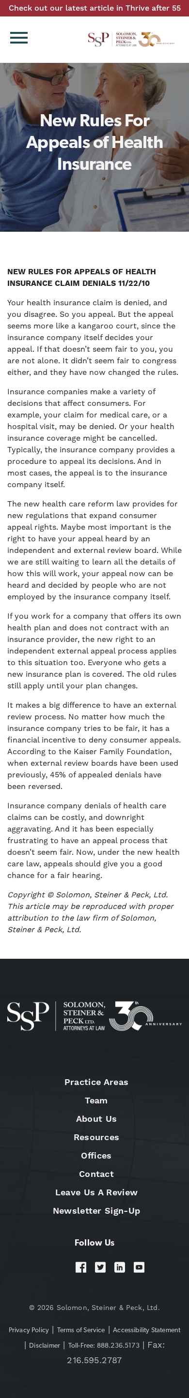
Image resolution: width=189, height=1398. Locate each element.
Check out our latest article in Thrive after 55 (95, 8)
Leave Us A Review (96, 1192)
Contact (96, 1174)
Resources (97, 1137)
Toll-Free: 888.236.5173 (104, 1346)
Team (96, 1100)
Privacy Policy (29, 1330)
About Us (96, 1119)
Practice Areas (96, 1082)
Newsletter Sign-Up (97, 1210)
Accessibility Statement (146, 1330)
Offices (96, 1155)
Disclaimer (44, 1346)
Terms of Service (81, 1330)
